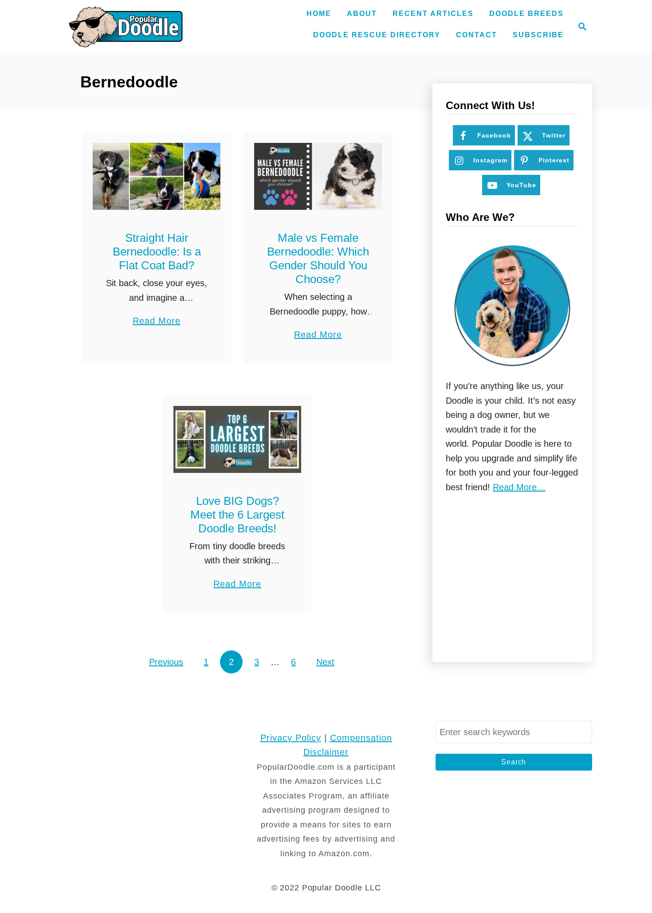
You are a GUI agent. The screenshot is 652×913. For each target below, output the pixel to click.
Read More (157, 321)
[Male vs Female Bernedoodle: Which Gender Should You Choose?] (318, 176)
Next (325, 662)
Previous (166, 662)
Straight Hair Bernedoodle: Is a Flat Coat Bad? (157, 251)
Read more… (519, 487)
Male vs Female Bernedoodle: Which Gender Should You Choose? (318, 258)
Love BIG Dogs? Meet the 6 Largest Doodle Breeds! (237, 514)
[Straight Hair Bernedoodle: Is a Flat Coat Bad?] (157, 176)
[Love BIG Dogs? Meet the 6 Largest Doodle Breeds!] (237, 439)
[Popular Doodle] (126, 26)
